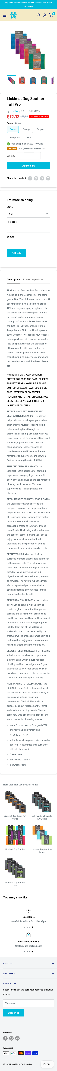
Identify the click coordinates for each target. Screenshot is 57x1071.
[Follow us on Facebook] (5, 1038)
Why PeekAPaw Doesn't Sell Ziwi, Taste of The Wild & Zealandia (28, 4)
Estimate (17, 252)
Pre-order (12, 149)
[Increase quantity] (37, 155)
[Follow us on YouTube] (17, 1038)
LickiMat (14, 111)
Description (13, 279)
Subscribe (13, 1012)
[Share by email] (48, 178)
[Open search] (38, 15)
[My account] (44, 15)
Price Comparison (33, 279)
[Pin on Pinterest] (36, 178)
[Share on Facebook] (30, 178)
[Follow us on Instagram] (11, 1038)
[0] (51, 15)
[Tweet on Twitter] (42, 178)
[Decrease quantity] (20, 155)
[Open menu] (4, 15)
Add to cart (28, 165)
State (10, 206)
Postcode (12, 221)
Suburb (10, 236)
